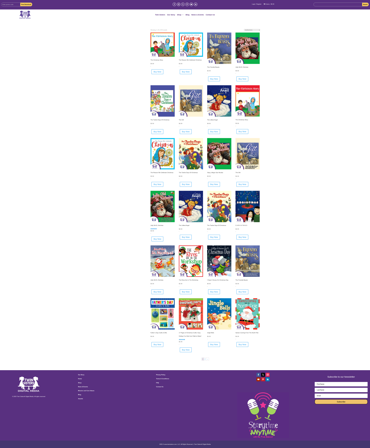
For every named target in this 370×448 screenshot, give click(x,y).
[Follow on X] (183, 4)
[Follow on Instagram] (178, 4)
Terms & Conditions (162, 378)
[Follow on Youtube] (191, 4)
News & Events (197, 15)
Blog (187, 15)
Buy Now (157, 72)
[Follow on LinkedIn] (195, 4)
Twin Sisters (160, 15)
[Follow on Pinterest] (187, 4)
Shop (179, 15)
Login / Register (257, 4)
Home (80, 378)
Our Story (171, 15)
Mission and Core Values (86, 390)
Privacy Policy (160, 374)
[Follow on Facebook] (174, 4)
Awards (80, 398)
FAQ (157, 383)
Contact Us (210, 15)
